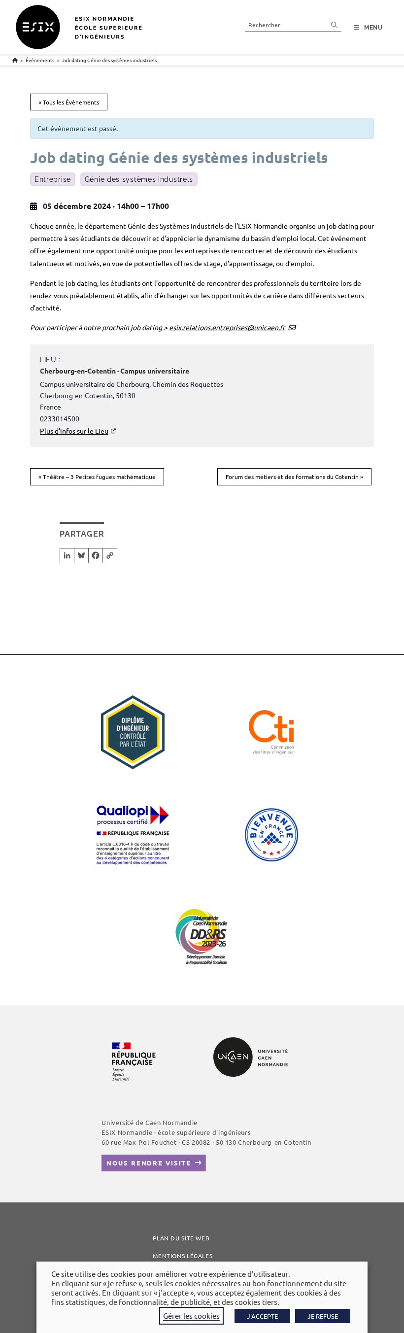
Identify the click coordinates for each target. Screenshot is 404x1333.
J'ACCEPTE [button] (262, 1316)
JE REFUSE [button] (322, 1316)
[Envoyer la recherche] (334, 24)
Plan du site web (181, 1238)
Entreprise (52, 179)
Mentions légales (182, 1256)
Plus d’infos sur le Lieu (74, 430)
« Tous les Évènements (68, 102)
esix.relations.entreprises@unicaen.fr (227, 327)
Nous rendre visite (148, 1163)
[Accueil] (15, 60)
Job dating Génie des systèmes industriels (109, 60)
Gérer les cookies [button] (191, 1315)
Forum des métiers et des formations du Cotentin (294, 476)
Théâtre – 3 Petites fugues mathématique (97, 476)
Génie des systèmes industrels (139, 179)
